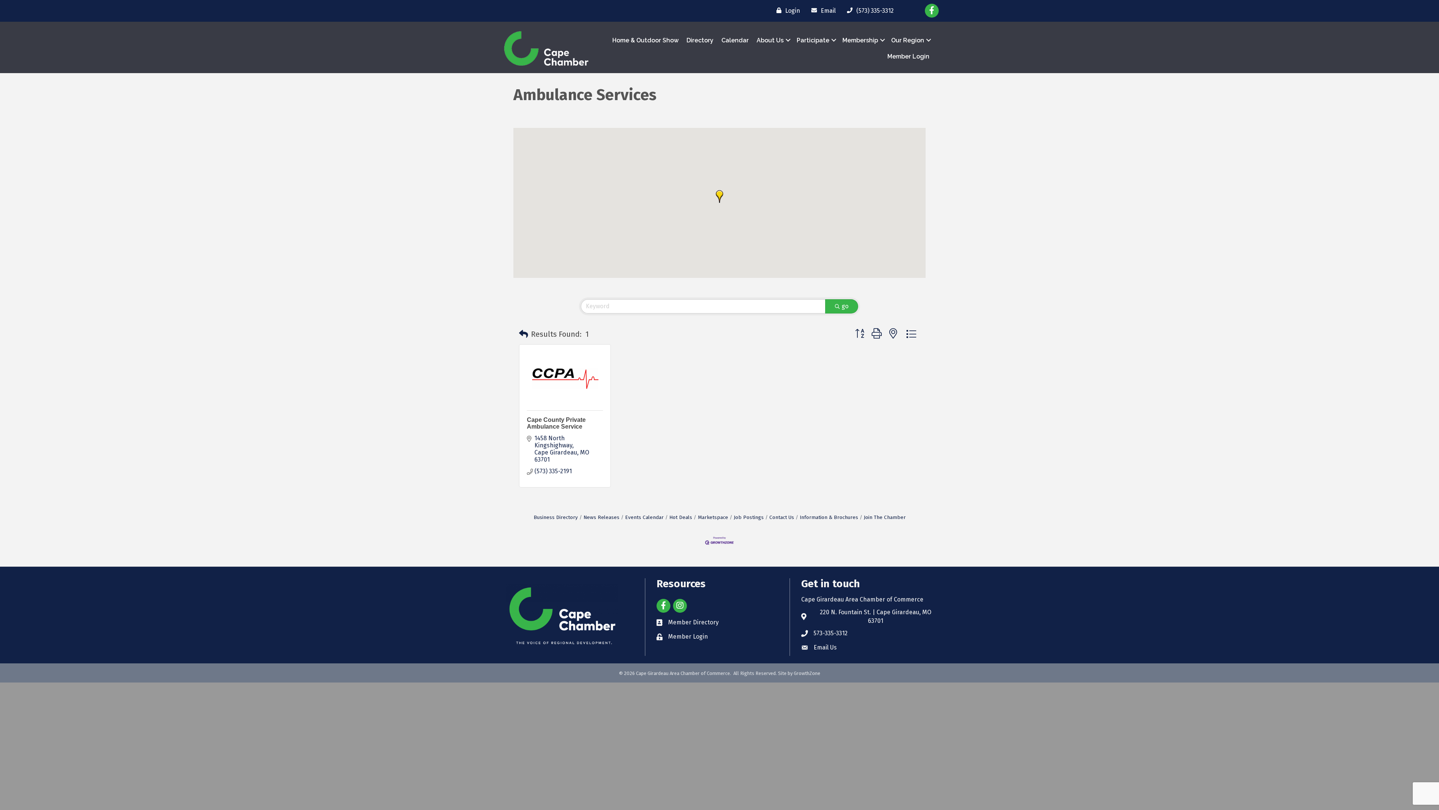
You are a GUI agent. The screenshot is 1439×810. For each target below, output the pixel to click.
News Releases (601, 517)
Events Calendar (644, 517)
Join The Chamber (885, 517)
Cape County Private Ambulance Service (556, 423)
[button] (719, 196)
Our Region (907, 40)
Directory (700, 40)
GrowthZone (807, 673)
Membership (860, 40)
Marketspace (713, 517)
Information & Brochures (829, 517)
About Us (770, 40)
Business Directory (556, 517)
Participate (813, 40)
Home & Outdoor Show (645, 40)
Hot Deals (680, 517)
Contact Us (781, 517)
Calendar (735, 40)
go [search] (845, 306)
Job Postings (749, 517)
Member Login (908, 56)
